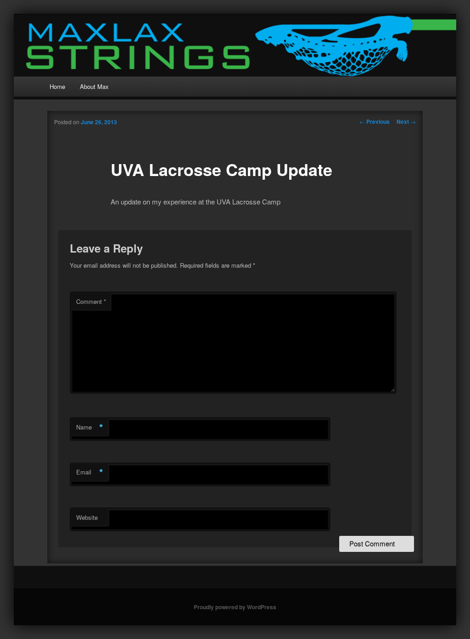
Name (89, 427)
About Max (94, 86)
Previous (374, 121)
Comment (91, 301)
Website (87, 517)
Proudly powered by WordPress (235, 607)
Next (406, 121)
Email (89, 472)
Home (57, 86)
